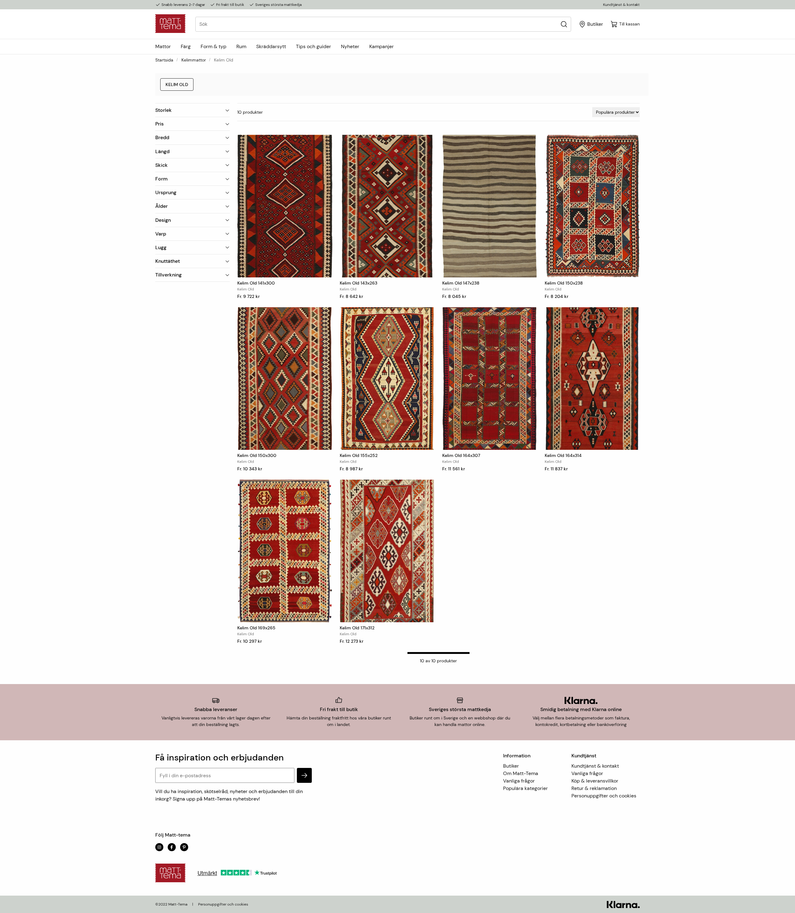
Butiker (511, 766)
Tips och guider (313, 46)
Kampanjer (381, 46)
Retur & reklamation (594, 788)
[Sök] (563, 24)
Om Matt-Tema (520, 773)
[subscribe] (304, 775)
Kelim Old (177, 84)
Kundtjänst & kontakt (621, 4)
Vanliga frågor (519, 781)
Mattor (163, 46)
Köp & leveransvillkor (594, 781)
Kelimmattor (193, 60)
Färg (186, 46)
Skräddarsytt (271, 46)
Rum (241, 46)
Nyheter (350, 46)
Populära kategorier (525, 788)
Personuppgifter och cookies (603, 795)
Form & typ (213, 46)
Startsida (164, 60)
